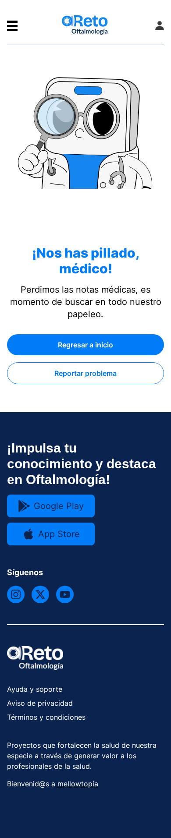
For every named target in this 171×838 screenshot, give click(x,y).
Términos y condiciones (46, 717)
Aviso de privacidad (40, 703)
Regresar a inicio (85, 344)
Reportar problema (85, 373)
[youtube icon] (65, 594)
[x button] (40, 594)
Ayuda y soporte (34, 689)
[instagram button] (16, 594)
